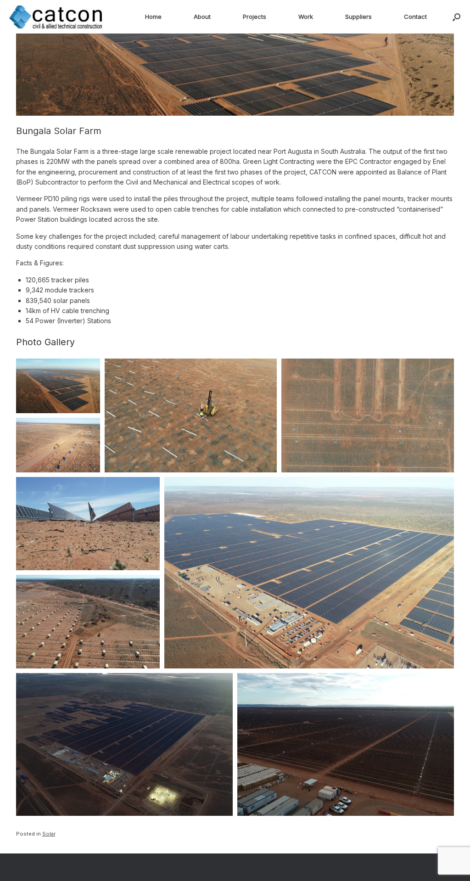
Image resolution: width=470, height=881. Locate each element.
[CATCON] (55, 17)
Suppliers (358, 16)
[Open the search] (456, 17)
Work (305, 16)
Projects (254, 16)
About (202, 16)
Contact (415, 16)
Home (153, 16)
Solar (48, 833)
